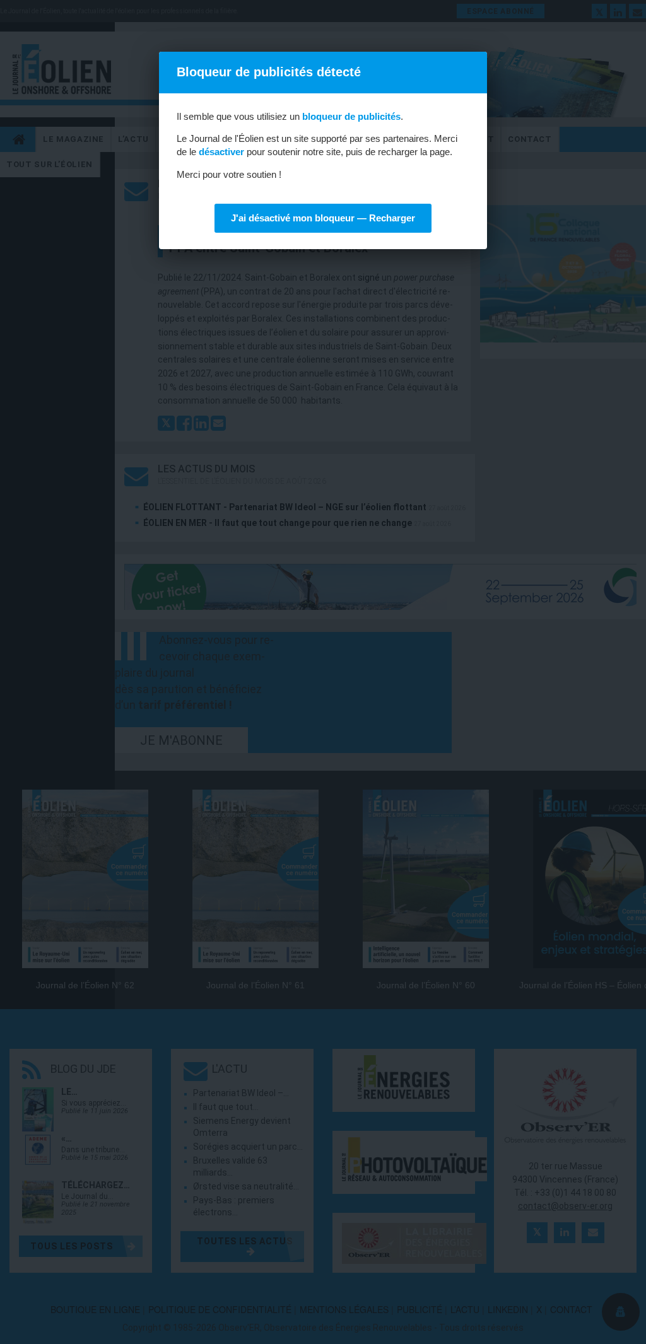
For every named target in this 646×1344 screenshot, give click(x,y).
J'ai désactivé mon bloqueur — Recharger (323, 218)
